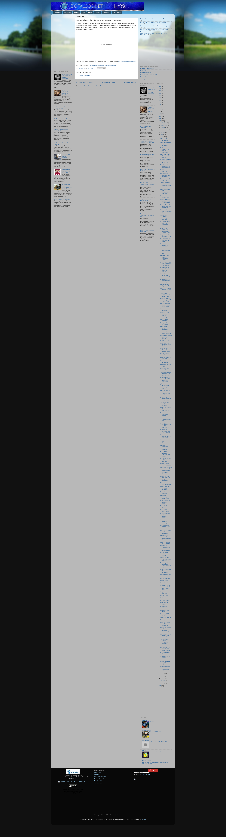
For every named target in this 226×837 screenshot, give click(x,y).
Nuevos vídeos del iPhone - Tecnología (165, 571)
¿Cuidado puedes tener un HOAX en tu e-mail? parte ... (165, 587)
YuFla (144, 750)
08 (160, 118)
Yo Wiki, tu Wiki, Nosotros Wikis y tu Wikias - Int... (165, 559)
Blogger (144, 819)
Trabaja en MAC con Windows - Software (165, 404)
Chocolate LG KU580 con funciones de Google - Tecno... (165, 230)
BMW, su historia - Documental (165, 323)
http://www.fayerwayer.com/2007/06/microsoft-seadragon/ (103, 65)
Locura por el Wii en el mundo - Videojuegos (166, 409)
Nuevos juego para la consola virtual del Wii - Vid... (165, 161)
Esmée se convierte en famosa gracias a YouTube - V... (165, 629)
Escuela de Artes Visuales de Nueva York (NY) (147, 215)
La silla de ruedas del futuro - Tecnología (165, 488)
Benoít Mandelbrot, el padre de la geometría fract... (165, 635)
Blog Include (97, 772)
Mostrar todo (169, 765)
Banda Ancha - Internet (164, 506)
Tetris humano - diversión (164, 309)
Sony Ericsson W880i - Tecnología (164, 328)
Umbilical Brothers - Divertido (165, 170)
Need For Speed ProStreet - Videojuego (165, 624)
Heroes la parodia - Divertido (165, 179)
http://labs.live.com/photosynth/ (127, 61)
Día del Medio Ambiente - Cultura (164, 554)
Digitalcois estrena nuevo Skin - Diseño (165, 502)
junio (162, 137)
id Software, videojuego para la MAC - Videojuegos (165, 425)
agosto (163, 132)
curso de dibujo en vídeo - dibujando (165, 332)
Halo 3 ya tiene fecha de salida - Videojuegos (165, 527)
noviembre (164, 125)
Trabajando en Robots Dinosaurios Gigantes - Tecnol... (164, 642)
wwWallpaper (144, 79)
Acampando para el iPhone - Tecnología (165, 144)
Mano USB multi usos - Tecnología (166, 369)
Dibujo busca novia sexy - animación (165, 483)
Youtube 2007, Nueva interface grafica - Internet (165, 295)
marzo (163, 678)
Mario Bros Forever (165, 583)
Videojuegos (67, 12)
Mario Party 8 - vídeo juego (164, 320)
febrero (163, 680)
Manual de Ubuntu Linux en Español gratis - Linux (165, 289)
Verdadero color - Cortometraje (165, 196)
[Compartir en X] (101, 68)
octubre (163, 127)
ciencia (90, 12)
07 (160, 121)
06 (160, 686)
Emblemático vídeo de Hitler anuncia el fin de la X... (165, 460)
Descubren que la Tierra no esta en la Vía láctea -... (165, 156)
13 (160, 107)
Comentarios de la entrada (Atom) (93, 86)
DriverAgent (163, 620)
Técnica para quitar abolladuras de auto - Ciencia (165, 374)
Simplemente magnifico (164, 592)
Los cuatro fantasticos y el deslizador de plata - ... (165, 251)
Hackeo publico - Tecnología (62, 199)
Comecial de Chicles (163, 607)
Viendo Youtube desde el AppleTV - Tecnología (61, 130)
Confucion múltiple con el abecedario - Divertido (147, 155)
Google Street (164, 580)
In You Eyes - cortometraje (164, 510)
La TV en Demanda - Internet (165, 358)
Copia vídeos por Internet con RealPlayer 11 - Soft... (165, 669)
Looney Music (146, 730)
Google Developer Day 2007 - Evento (165, 663)
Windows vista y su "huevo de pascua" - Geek (165, 350)
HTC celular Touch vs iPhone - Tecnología (165, 532)
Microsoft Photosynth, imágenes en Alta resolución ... (165, 447)
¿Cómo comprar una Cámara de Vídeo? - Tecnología (165, 478)
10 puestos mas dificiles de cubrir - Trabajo (165, 344)
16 (160, 100)
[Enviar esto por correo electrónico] (98, 68)
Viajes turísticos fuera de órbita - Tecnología (165, 436)
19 (160, 97)
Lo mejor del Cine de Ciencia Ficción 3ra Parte (153, 22)
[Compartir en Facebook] (103, 68)
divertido (76, 12)
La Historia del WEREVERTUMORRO (158, 742)
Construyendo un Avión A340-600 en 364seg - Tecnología (165, 379)
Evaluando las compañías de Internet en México (153, 19)
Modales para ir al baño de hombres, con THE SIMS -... (165, 191)
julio (162, 134)
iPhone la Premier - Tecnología (165, 139)
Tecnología (58, 12)
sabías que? (106, 12)
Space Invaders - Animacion (165, 492)
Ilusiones (162, 598)
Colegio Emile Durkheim (147, 68)
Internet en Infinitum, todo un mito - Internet (147, 141)
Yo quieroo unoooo (165, 617)
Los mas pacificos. (165, 578)
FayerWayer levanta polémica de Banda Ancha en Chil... (166, 565)
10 (160, 114)
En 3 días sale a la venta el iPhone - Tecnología (165, 175)
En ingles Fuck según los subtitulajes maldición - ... (164, 258)
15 (160, 102)
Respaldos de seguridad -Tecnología (164, 521)
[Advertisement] (63, 41)
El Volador (143, 70)
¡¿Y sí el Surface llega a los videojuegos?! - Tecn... (165, 224)
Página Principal (108, 82)
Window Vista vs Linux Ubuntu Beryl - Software (147, 183)
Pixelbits (96, 774)
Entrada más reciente (84, 82)
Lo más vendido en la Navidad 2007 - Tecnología (67, 171)
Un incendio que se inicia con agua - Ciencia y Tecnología (151, 90)
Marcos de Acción (145, 77)
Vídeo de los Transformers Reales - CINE (165, 275)
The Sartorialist (98, 781)
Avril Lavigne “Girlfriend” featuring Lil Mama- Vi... (164, 217)
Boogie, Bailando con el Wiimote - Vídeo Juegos (165, 305)
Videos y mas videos (164, 603)
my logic (144, 720)
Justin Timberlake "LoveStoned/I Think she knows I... (165, 185)
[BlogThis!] (100, 68)
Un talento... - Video (165, 340)
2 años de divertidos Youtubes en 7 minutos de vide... (166, 469)
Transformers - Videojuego (164, 473)
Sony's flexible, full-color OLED (165, 575)
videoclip (97, 12)
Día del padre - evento (164, 354)
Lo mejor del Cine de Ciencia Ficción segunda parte (154, 26)
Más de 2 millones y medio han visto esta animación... (165, 166)
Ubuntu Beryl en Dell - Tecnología (165, 464)
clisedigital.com (116, 815)
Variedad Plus (98, 783)
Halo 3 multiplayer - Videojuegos (165, 653)
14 (160, 104)
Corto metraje (117, 12)
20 (160, 95)
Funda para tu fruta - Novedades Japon (165, 240)
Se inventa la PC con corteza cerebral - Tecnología (165, 315)
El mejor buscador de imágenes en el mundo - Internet (165, 515)
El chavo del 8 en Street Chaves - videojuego (165, 281)
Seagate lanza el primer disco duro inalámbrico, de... (165, 206)
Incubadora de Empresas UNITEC (149, 74)
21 (160, 93)
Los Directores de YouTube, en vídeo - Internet (165, 649)
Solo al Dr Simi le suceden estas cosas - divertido (165, 201)
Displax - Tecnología (164, 361)
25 (160, 86)
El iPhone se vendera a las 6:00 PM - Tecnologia (164, 150)
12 (160, 109)
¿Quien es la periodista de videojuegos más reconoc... (165, 386)
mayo (162, 673)
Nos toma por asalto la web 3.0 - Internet (166, 337)
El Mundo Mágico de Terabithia (63, 118)
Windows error (164, 595)
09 (160, 116)
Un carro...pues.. (165, 600)
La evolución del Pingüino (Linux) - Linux (166, 211)
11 (160, 111)
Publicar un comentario (85, 75)
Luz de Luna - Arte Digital (155, 752)
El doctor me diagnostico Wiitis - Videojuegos (165, 399)
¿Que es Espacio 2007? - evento (165, 543)
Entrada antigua (130, 82)
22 (160, 90)
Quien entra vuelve (99, 778)
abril (162, 676)
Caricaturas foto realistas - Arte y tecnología (66, 156)
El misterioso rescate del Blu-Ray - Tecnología (165, 431)
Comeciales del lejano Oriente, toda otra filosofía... (165, 269)
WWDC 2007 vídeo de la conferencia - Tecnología (165, 264)
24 (160, 88)
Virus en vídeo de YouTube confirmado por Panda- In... (165, 393)
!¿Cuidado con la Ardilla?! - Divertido (165, 658)
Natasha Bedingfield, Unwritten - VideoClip (65, 93)
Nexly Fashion (146, 760)
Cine (83, 12)
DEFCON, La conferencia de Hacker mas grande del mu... (165, 548)
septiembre (164, 130)
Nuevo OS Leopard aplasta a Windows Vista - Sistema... (165, 454)
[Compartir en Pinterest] (105, 68)
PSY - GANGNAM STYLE (155, 732)
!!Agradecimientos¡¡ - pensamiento (146, 199)
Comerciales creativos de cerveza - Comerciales (164, 415)
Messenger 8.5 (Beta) (164, 611)
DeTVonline (145, 740)
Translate (147, 774)
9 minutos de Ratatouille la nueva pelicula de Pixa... (165, 538)
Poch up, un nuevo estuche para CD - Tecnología (165, 300)
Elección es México (145, 72)
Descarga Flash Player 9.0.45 (164, 285)
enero (162, 683)
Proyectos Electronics (100, 776)
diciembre (164, 123)
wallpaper (151, 721)
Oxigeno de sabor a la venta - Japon (165, 235)
